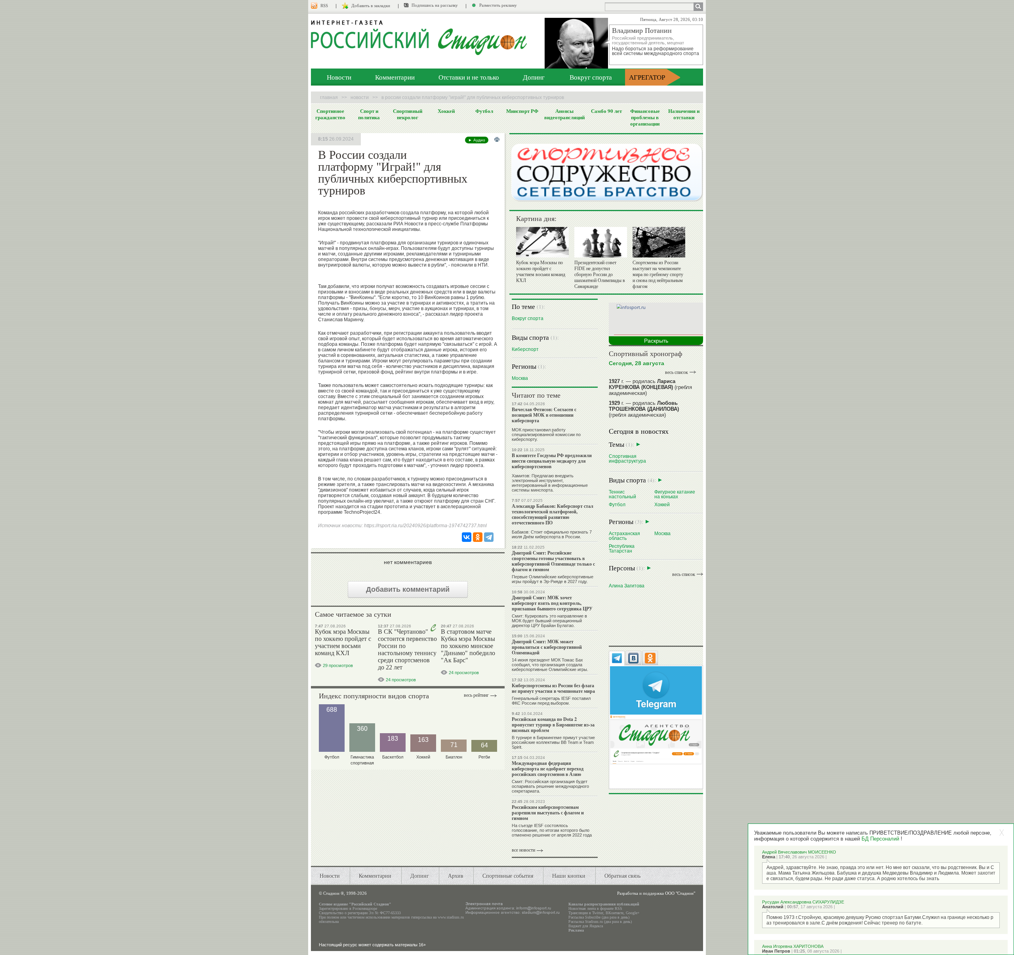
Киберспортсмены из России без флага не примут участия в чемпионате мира (553, 688)
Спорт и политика (369, 114)
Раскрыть (656, 340)
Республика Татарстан (622, 548)
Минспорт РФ (522, 111)
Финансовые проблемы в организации (645, 117)
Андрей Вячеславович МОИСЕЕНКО (799, 852)
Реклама (576, 930)
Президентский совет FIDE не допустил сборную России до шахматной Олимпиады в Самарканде (599, 274)
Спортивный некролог (407, 114)
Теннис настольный (622, 494)
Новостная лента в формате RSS (595, 908)
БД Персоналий (880, 839)
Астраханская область (624, 536)
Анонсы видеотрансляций (564, 114)
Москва (520, 378)
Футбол (484, 111)
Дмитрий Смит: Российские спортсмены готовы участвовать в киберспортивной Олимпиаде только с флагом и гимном (553, 561)
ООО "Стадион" (680, 893)
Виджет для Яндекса (585, 926)
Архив (455, 875)
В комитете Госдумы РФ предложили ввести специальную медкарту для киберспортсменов (552, 461)
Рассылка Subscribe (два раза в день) (598, 917)
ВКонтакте (614, 913)
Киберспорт (525, 349)
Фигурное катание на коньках (674, 494)
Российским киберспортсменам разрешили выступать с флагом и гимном (548, 813)
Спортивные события (507, 875)
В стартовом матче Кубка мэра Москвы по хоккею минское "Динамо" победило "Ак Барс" (468, 645)
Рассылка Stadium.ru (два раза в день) (600, 921)
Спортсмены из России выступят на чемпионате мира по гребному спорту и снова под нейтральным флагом (658, 274)
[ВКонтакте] (466, 537)
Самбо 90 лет (606, 111)
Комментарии (395, 77)
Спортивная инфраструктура (627, 458)
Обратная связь (622, 875)
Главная (329, 97)
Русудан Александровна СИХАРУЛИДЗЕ (803, 902)
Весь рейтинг (476, 695)
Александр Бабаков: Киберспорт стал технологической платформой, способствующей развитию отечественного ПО (552, 514)
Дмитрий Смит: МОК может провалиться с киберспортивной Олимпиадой (547, 647)
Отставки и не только (468, 77)
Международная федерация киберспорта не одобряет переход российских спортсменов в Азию (547, 769)
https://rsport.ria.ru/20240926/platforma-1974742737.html (425, 525)
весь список (676, 372)
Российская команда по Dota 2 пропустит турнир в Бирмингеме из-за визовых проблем (553, 725)
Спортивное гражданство (330, 114)
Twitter (597, 913)
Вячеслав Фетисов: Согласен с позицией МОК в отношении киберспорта (544, 415)
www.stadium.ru (451, 917)
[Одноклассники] (477, 537)
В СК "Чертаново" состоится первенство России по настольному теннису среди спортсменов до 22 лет (407, 649)
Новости (339, 77)
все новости (523, 850)
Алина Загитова (626, 585)
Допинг (534, 77)
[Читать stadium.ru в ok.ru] (656, 739)
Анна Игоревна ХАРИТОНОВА (792, 946)
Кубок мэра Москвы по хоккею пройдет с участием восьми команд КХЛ (343, 642)
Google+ (633, 913)
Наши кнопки (568, 875)
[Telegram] (489, 537)
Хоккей (446, 111)
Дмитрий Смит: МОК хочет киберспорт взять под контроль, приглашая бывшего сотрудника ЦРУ (552, 603)
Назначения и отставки (684, 114)
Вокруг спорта (591, 77)
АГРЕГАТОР (647, 77)
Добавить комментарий (408, 589)
